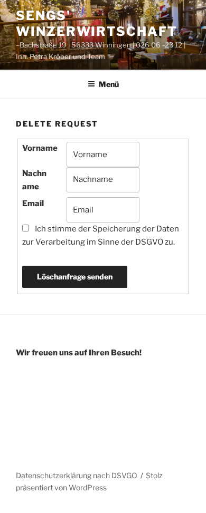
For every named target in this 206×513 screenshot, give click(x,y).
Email (33, 203)
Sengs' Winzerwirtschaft (96, 23)
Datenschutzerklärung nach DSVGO (76, 475)
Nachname (34, 180)
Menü (109, 84)
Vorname (40, 148)
